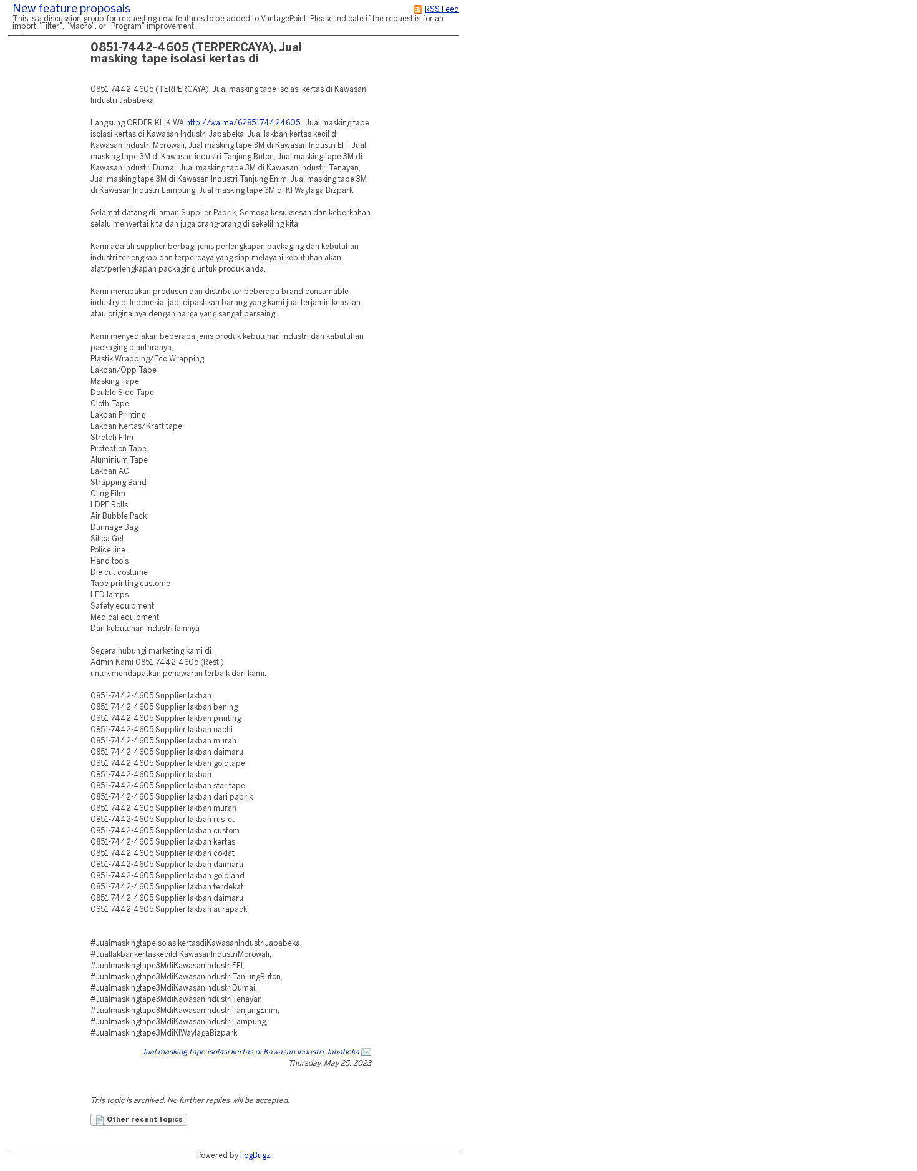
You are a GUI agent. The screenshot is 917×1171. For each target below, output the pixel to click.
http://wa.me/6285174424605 (243, 123)
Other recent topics (144, 1120)
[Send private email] (366, 1052)
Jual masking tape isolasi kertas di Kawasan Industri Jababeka (250, 1052)
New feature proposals (71, 9)
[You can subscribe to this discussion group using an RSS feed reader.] (418, 9)
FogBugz (255, 1155)
